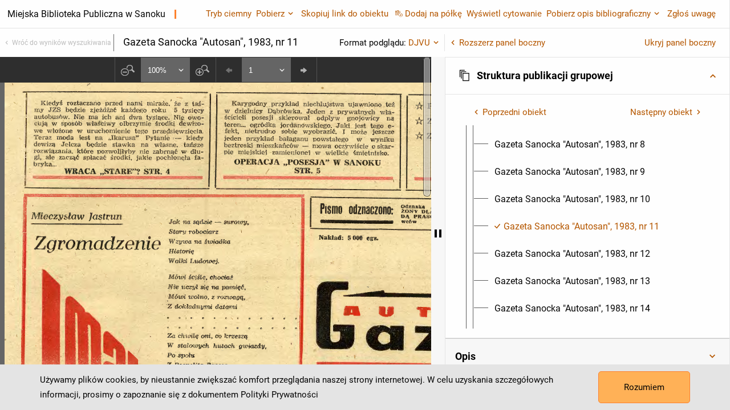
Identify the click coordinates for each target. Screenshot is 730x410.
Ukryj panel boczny (680, 43)
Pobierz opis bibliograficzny (598, 14)
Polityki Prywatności (279, 395)
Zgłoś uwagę (691, 14)
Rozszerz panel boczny (502, 43)
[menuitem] (569, 144)
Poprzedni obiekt (514, 112)
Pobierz (270, 14)
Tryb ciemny (229, 14)
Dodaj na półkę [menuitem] (433, 14)
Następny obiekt (661, 112)
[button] (587, 76)
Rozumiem (644, 387)
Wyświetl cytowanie (504, 14)
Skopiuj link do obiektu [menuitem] (344, 14)
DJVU (419, 43)
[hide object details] (438, 233)
